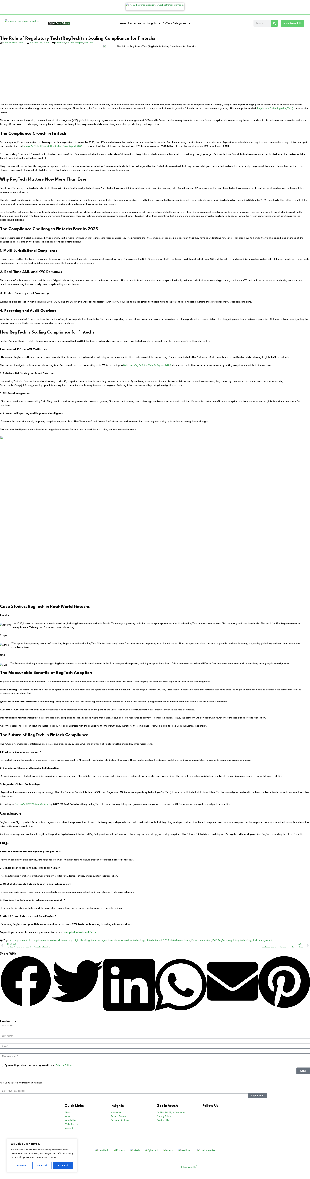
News (122, 23)
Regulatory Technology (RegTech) (275, 108)
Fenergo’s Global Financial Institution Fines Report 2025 (52, 146)
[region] (42, 1156)
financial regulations (102, 940)
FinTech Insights (74, 43)
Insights (152, 23)
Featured (60, 43)
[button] (26, 981)
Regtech (88, 43)
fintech (150, 940)
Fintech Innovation (201, 940)
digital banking (82, 940)
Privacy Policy (63, 1065)
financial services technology (129, 940)
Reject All (42, 1165)
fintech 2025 (162, 940)
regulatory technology (240, 940)
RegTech (222, 940)
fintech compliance (180, 940)
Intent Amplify (189, 1167)
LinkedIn (219, 1113)
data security (65, 940)
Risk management (262, 940)
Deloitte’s (146, 365)
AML (28, 940)
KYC (214, 940)
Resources (134, 23)
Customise (21, 1165)
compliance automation (44, 940)
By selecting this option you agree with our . (38, 1065)
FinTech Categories (174, 23)
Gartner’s (31, 804)
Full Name (5, 1175)
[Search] (274, 23)
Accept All (63, 1165)
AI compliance (17, 940)
